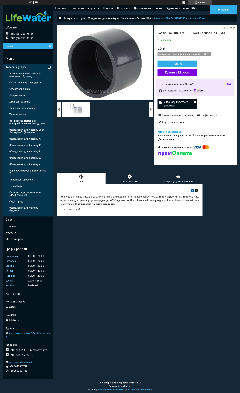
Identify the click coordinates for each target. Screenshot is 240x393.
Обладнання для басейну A (103, 18)
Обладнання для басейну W (25, 157)
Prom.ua (137, 382)
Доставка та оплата (148, 8)
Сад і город (16, 201)
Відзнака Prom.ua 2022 (181, 8)
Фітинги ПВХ (144, 18)
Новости (11, 232)
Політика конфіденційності (140, 389)
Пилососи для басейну (22, 108)
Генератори (15, 186)
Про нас (108, 8)
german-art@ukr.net (20, 362)
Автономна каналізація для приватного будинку (25, 75)
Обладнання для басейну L (24, 151)
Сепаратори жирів (19, 89)
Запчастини (127, 18)
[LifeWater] (28, 15)
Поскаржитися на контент (111, 389)
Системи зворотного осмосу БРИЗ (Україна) (25, 194)
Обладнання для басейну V (24, 164)
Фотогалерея (14, 239)
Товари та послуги (82, 8)
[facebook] (192, 191)
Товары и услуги (16, 67)
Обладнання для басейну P (25, 145)
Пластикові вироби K (21, 179)
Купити (178, 64)
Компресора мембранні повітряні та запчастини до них (27, 122)
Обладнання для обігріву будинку (23, 209)
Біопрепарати (17, 95)
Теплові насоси (17, 114)
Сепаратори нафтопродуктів (25, 82)
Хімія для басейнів (19, 101)
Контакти (123, 8)
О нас (9, 219)
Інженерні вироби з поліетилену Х (27, 172)
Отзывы (11, 226)
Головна (60, 8)
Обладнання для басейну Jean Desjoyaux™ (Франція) (26, 131)
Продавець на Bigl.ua (120, 386)
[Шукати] (50, 46)
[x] (196, 191)
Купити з (171, 72)
